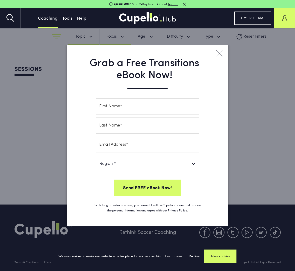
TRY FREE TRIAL (253, 17)
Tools (67, 18)
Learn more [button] (173, 256)
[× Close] (219, 53)
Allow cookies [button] (220, 256)
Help (81, 18)
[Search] (10, 18)
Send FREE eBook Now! (147, 187)
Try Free (173, 4)
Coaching (48, 18)
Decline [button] (194, 256)
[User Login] (284, 18)
